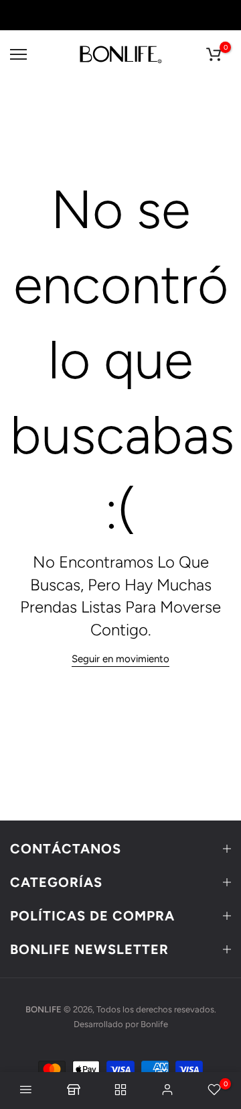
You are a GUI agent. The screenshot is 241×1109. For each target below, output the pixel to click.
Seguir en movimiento (120, 659)
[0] (213, 54)
